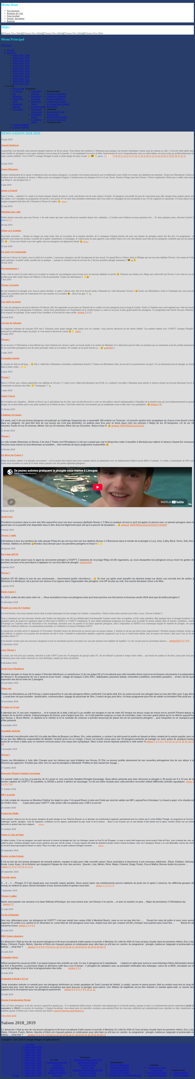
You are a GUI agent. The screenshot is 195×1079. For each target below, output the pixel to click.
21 (150, 156)
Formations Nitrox (87, 1065)
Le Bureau (57, 1065)
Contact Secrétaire (180, 1075)
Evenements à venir (157, 1067)
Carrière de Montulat (119, 1067)
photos (100, 156)
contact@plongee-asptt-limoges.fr (69, 1011)
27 (167, 156)
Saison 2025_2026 (33, 1047)
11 (122, 156)
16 (136, 156)
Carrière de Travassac (119, 1073)
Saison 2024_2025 (33, 1049)
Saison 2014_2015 (33, 1075)
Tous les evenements (157, 1075)
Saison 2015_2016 (33, 1073)
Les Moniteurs (57, 1067)
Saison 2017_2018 (33, 1067)
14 (130, 156)
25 (162, 156)
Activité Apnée (88, 1067)
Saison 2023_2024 (33, 1052)
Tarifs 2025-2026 (57, 1070)
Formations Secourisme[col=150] (88, 1070)
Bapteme (11, 21)
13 (127, 156)
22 (153, 156)
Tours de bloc (157, 1070)
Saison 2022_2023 (33, 1055)
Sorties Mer (136, 1075)
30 (176, 156)
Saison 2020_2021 (33, 1060)
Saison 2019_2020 (33, 1062)
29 (173, 156)
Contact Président (181, 1073)
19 (144, 156)
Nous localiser (13, 16)
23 (156, 156)
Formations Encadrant (88, 1062)
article (78, 331)
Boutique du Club (15, 13)
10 (119, 156)
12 (124, 156)
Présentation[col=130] (57, 1062)
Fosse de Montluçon (119, 1070)
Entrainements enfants (157, 1073)
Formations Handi (88, 1075)
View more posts (8, 1015)
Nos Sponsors (13, 11)
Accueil (15, 1075)
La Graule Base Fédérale (119, 1075)
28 (170, 156)
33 (184, 156)
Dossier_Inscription (15, 18)
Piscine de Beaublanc (119, 1065)
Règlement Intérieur (57, 1073)
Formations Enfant (87, 1073)
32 (182, 156)
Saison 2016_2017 (33, 1070)
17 (139, 156)
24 (159, 156)
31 (179, 156)
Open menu (6, 45)
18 (141, 156)
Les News (30, 1044)
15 (133, 156)
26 (164, 156)
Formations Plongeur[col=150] (87, 1060)
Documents (57, 1075)
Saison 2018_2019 (33, 1065)
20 (147, 156)
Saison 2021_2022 (33, 1057)
